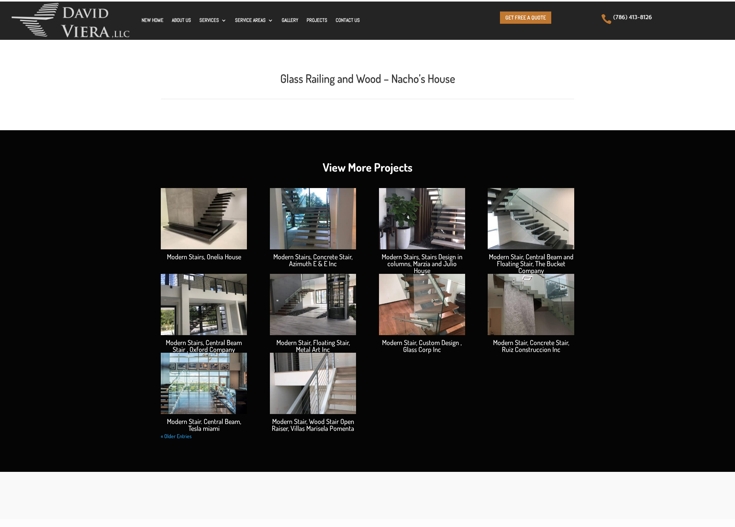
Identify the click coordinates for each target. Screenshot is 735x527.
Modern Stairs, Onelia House (204, 256)
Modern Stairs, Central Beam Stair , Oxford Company (204, 346)
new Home (152, 20)
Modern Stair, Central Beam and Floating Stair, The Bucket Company (531, 263)
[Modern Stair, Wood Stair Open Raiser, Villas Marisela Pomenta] (313, 383)
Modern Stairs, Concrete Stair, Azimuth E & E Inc (313, 260)
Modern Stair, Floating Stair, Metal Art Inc (313, 346)
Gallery (290, 20)
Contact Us (348, 20)
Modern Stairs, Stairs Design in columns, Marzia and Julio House (422, 263)
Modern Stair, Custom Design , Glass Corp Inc (422, 346)
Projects (317, 20)
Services (209, 20)
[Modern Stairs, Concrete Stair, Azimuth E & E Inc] (313, 218)
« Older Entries (176, 436)
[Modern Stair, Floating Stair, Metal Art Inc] (313, 304)
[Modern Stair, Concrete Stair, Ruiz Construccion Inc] (531, 304)
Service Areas (250, 20)
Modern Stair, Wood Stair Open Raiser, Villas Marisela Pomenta (313, 424)
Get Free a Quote (525, 17)
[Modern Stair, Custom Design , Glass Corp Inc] (422, 304)
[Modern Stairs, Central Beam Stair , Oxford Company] (204, 304)
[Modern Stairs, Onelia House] (204, 218)
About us (181, 20)
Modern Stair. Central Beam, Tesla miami (204, 424)
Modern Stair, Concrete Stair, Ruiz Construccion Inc (531, 346)
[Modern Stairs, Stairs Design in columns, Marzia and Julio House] (422, 218)
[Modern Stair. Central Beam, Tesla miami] (204, 383)
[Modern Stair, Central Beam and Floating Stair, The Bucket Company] (531, 218)
